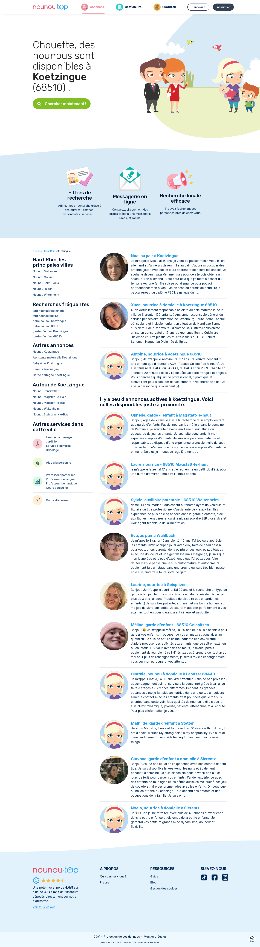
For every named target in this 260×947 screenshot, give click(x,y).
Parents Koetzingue (46, 369)
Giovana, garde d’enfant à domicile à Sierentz (173, 758)
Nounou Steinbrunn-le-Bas (50, 414)
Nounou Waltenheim (46, 408)
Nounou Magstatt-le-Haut (49, 397)
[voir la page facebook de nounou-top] (214, 877)
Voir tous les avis (44, 907)
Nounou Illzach (42, 289)
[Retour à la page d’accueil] (50, 7)
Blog (153, 882)
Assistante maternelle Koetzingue (55, 357)
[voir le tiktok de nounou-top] (204, 877)
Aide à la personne (58, 462)
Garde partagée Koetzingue (51, 375)
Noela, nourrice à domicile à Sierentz (165, 808)
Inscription (223, 6)
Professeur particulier (60, 475)
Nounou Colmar (43, 277)
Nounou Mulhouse (45, 271)
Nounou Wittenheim (46, 294)
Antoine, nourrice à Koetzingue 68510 (166, 354)
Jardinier (52, 441)
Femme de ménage (59, 437)
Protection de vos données (122, 936)
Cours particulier (57, 487)
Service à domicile (58, 445)
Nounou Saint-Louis (46, 283)
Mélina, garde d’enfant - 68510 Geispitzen (170, 624)
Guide (154, 876)
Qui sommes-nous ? (113, 876)
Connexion (198, 6)
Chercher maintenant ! (65, 103)
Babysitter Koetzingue (47, 363)
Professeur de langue (60, 479)
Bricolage (52, 450)
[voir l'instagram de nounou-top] (225, 877)
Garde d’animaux (57, 500)
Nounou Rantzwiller (46, 391)
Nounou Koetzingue (46, 351)
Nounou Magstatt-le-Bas (49, 402)
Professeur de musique (61, 483)
